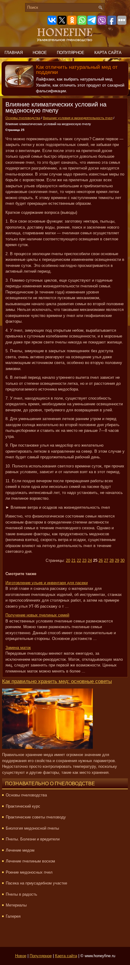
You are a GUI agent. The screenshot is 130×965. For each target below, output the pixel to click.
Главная (14, 52)
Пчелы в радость (21, 894)
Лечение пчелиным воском (30, 861)
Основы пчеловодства (22, 118)
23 (84, 560)
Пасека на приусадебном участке (36, 883)
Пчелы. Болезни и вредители (33, 839)
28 (111, 560)
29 (117, 560)
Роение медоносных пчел (29, 872)
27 (106, 560)
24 (90, 560)
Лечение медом (20, 850)
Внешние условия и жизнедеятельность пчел (77, 118)
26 (101, 560)
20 (68, 560)
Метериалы (16, 905)
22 (79, 560)
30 (122, 560)
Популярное (70, 52)
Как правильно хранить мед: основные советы (57, 681)
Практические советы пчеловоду (36, 817)
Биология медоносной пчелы (32, 828)
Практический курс (23, 806)
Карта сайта (108, 52)
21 (73, 560)
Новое (40, 52)
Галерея (13, 916)
